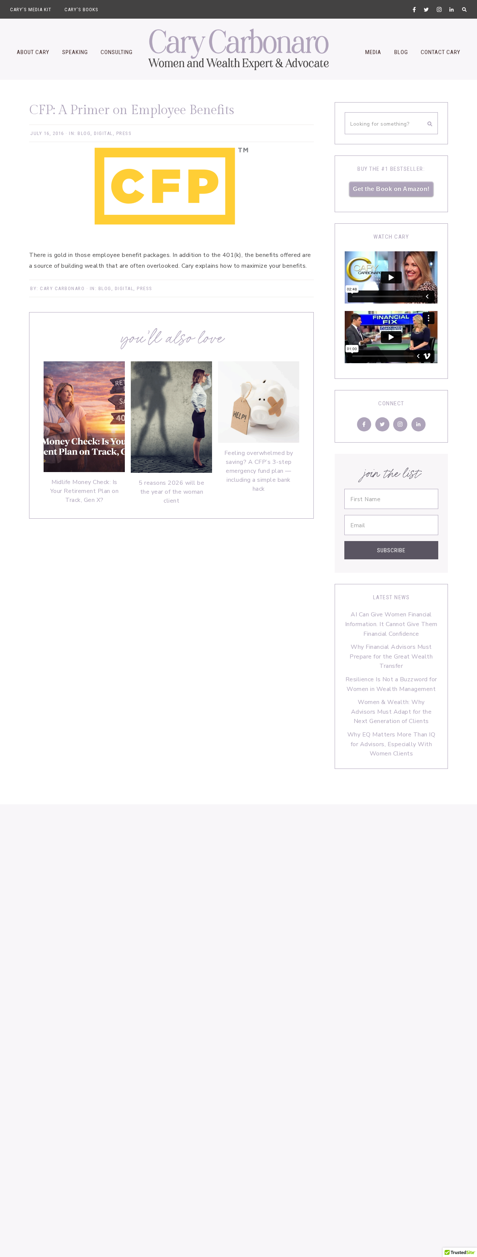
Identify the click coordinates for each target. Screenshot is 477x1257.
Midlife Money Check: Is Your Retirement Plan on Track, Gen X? (84, 491)
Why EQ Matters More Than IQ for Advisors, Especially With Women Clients (391, 744)
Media (373, 52)
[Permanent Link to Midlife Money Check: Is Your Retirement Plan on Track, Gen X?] (84, 470)
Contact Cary (440, 52)
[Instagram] (400, 424)
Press (124, 133)
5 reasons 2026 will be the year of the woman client (171, 492)
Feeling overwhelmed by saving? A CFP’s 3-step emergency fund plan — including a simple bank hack (258, 471)
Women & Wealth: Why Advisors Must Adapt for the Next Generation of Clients (391, 711)
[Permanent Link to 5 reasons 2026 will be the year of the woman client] (171, 471)
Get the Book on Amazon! (391, 189)
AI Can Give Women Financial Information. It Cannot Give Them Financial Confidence (391, 624)
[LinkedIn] (418, 424)
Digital (103, 133)
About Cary (33, 52)
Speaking (75, 52)
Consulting (117, 52)
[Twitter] (382, 424)
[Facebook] (364, 424)
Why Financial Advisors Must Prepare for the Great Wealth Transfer (391, 656)
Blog (401, 52)
